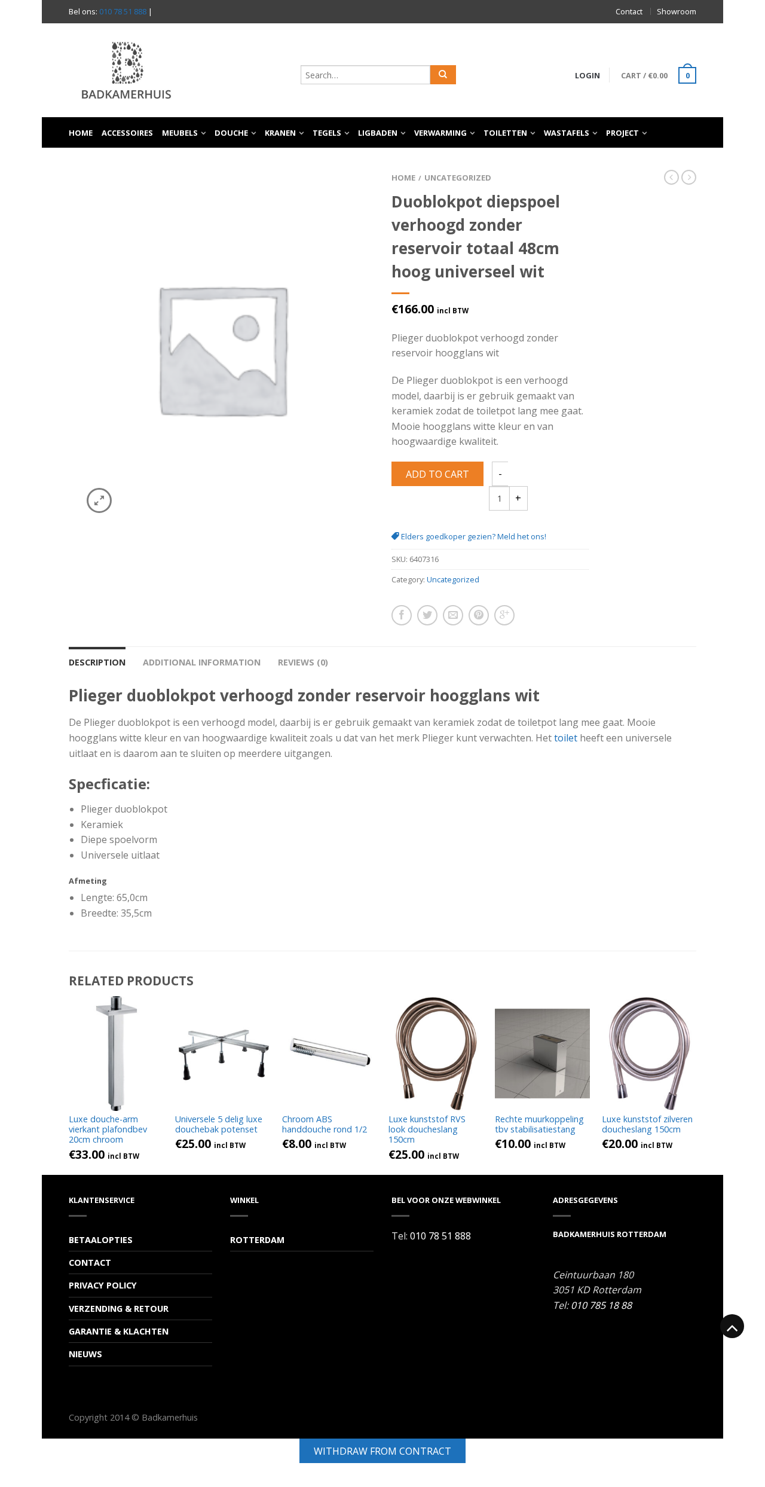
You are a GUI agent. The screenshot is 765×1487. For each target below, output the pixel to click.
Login (587, 75)
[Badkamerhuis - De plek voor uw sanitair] (179, 70)
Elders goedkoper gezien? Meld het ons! (472, 536)
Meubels (180, 132)
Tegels (327, 132)
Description (97, 662)
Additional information (202, 662)
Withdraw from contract (382, 1451)
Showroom (676, 11)
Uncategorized (457, 177)
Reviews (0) (303, 662)
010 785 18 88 (601, 1305)
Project (622, 132)
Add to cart (437, 474)
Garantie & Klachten (119, 1331)
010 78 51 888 (122, 11)
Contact (629, 11)
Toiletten (505, 132)
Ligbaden (377, 132)
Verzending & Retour (119, 1308)
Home (81, 132)
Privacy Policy (103, 1285)
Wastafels (566, 132)
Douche (231, 132)
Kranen (280, 132)
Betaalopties (101, 1239)
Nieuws (85, 1354)
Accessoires (127, 132)
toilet (565, 737)
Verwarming (440, 132)
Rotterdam (257, 1239)
